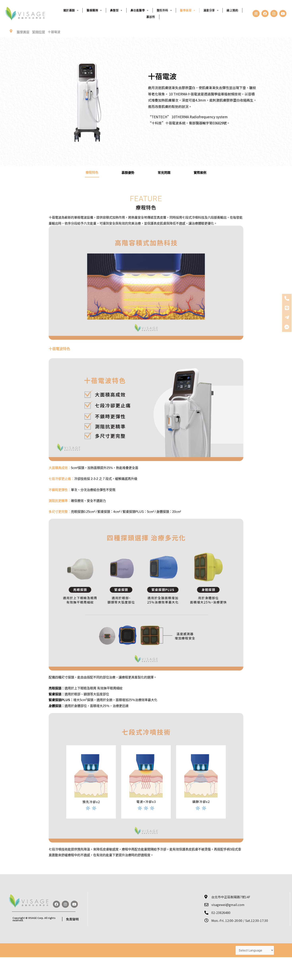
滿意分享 (209, 10)
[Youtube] (282, 13)
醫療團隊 (92, 10)
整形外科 (162, 10)
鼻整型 (114, 10)
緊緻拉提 (38, 31)
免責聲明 (72, 919)
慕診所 (150, 16)
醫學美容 (23, 31)
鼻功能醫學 (138, 10)
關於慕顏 (69, 10)
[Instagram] (273, 13)
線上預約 (232, 10)
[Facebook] (265, 13)
